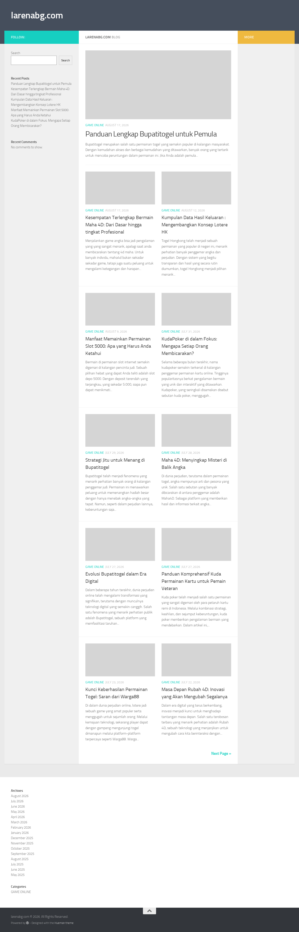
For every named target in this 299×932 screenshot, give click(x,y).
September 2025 (22, 854)
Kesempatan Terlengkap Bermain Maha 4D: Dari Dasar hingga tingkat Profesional (119, 225)
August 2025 (19, 859)
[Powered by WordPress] (27, 922)
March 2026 (19, 822)
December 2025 (22, 838)
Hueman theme (64, 923)
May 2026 (18, 812)
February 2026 (21, 827)
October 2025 (20, 848)
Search (15, 53)
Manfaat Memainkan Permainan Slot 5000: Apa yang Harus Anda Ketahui (118, 346)
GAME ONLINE (94, 125)
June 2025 (18, 870)
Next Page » (221, 753)
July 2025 (17, 864)
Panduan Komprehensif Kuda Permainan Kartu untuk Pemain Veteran (194, 581)
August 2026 (19, 796)
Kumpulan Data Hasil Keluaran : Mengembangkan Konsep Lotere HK (195, 225)
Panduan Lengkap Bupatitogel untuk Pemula (151, 133)
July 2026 (17, 801)
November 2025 (22, 843)
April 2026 (18, 817)
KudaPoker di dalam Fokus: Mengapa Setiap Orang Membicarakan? (189, 346)
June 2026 (18, 806)
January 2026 (20, 833)
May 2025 (18, 875)
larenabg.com (37, 15)
